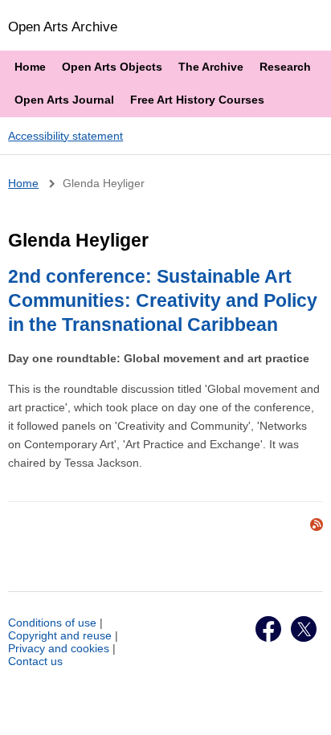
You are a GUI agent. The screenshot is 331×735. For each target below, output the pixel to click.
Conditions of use (52, 622)
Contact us (35, 661)
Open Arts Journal (64, 99)
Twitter (304, 629)
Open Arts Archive (62, 26)
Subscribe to (316, 524)
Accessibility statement (65, 135)
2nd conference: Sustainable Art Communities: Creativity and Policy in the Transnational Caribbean (162, 300)
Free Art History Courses (197, 99)
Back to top (303, 705)
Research (285, 66)
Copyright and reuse (60, 635)
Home (30, 66)
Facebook (268, 629)
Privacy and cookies (58, 648)
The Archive (210, 66)
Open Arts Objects (112, 66)
